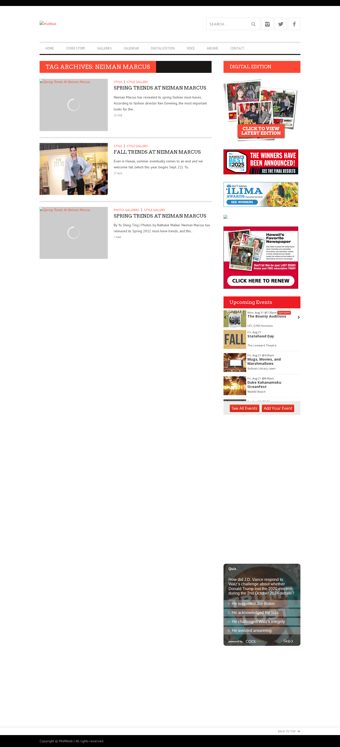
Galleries (104, 48)
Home (50, 48)
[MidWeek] (105, 24)
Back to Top (287, 731)
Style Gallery (137, 82)
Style (118, 82)
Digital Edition (163, 48)
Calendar (131, 48)
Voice (191, 48)
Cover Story (75, 48)
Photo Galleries (126, 210)
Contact (237, 48)
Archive (212, 48)
